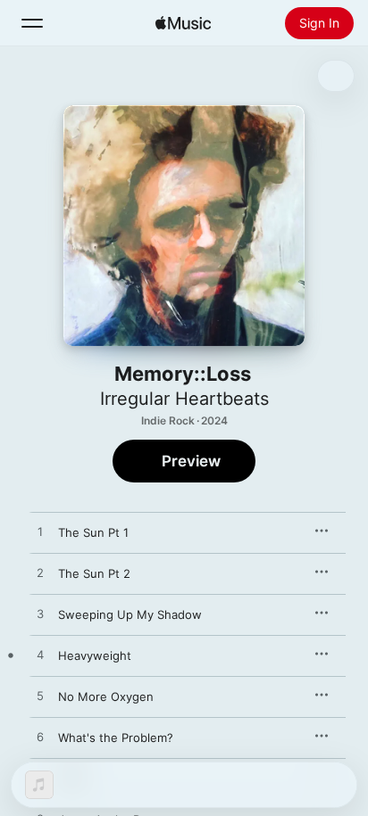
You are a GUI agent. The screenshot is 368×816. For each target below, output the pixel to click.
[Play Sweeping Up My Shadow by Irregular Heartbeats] (40, 614)
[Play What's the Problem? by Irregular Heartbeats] (40, 737)
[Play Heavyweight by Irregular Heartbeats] (40, 655)
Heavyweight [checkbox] (94, 655)
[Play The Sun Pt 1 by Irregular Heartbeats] (40, 532)
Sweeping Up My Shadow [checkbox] (130, 614)
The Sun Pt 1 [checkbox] (93, 532)
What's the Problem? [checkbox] (115, 737)
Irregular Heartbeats (184, 398)
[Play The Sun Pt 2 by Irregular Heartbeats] (40, 573)
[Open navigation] (32, 23)
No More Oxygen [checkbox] (106, 696)
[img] (183, 23)
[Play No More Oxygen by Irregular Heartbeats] (40, 696)
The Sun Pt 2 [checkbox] (94, 573)
